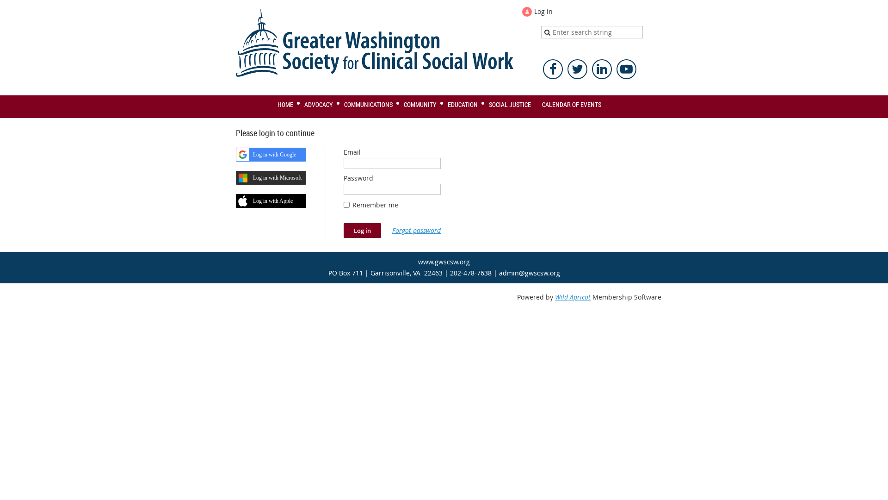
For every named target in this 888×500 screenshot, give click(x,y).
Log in (543, 11)
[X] (577, 69)
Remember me (375, 204)
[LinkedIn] (602, 69)
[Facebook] (553, 69)
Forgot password (416, 230)
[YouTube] (626, 69)
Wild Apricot (573, 297)
